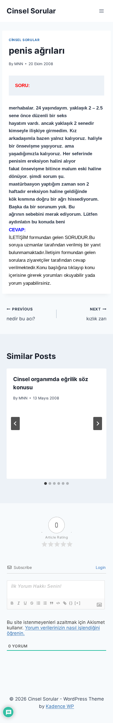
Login (100, 567)
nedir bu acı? (21, 314)
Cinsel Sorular (24, 40)
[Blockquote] (51, 603)
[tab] (45, 483)
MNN (18, 64)
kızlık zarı (96, 314)
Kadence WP (60, 706)
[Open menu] (101, 11)
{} (71, 603)
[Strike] (31, 603)
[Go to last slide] (15, 423)
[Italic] (18, 603)
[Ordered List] (38, 603)
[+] (78, 603)
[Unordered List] (44, 603)
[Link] (64, 603)
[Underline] (25, 603)
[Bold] (12, 603)
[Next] (97, 423)
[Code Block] (58, 603)
